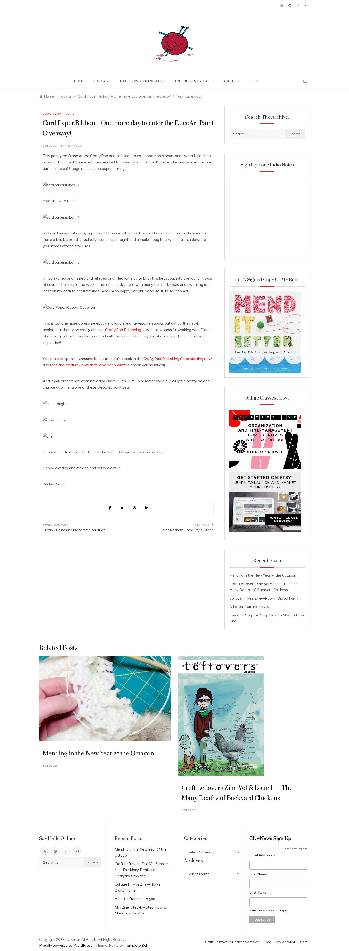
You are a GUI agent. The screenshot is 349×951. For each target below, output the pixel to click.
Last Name (257, 892)
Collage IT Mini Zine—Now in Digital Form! (263, 598)
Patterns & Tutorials (141, 81)
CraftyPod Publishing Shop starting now (177, 358)
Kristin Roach (74, 145)
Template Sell (136, 945)
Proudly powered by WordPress (66, 945)
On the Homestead (193, 81)
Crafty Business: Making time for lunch (74, 530)
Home (79, 81)
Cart (303, 942)
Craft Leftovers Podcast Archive (232, 942)
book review (52, 113)
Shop (253, 81)
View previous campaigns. (268, 910)
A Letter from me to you (249, 606)
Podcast (102, 81)
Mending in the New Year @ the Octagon (262, 575)
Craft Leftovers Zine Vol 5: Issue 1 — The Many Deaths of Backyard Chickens (141, 870)
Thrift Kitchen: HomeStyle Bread (187, 530)
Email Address (262, 855)
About (229, 81)
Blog (267, 942)
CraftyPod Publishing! (123, 329)
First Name (258, 874)
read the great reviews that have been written (89, 365)
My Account (285, 942)
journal (70, 113)
